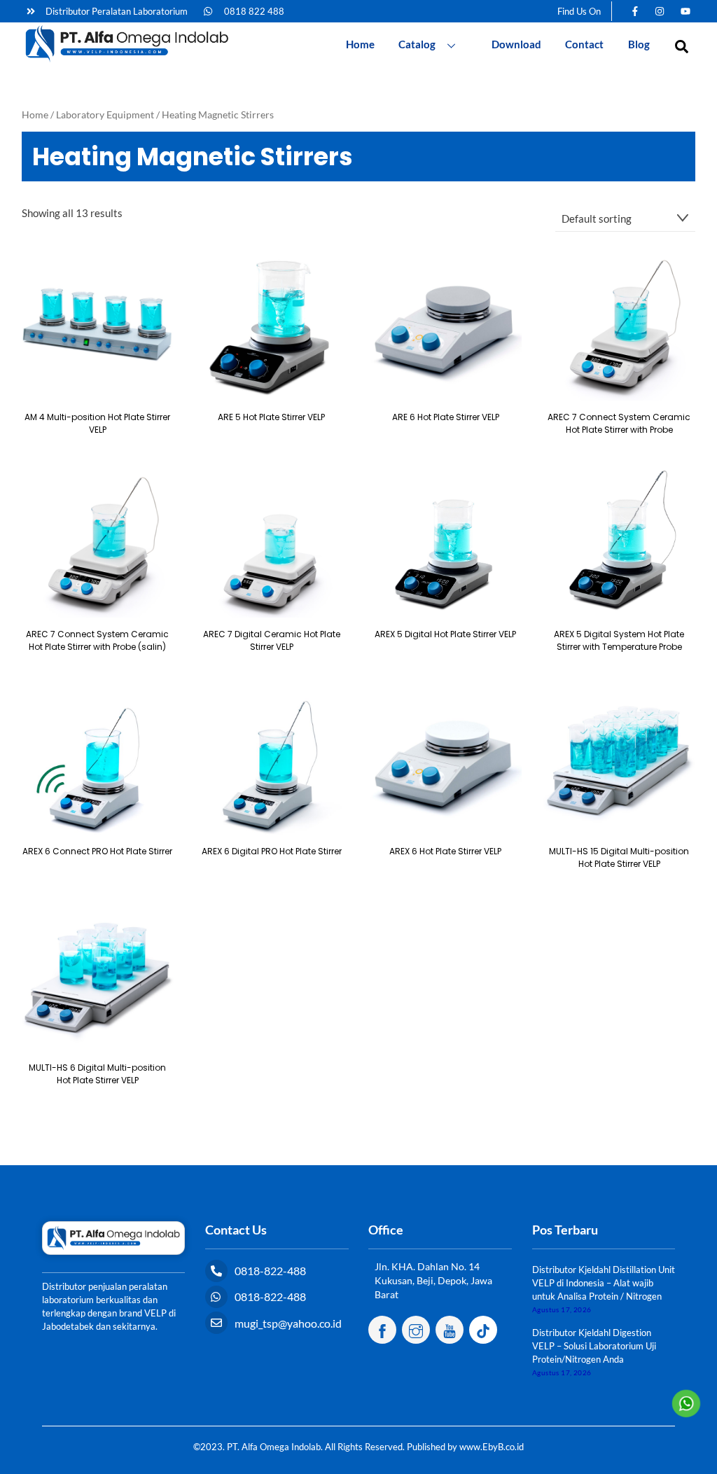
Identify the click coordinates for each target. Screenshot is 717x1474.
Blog (639, 44)
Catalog (417, 44)
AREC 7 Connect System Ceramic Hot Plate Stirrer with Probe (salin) (97, 640)
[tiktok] (483, 1328)
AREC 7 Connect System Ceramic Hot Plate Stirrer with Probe (619, 423)
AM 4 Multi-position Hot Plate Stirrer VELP (97, 423)
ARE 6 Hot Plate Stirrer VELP (445, 417)
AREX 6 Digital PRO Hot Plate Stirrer (272, 851)
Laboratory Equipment (105, 114)
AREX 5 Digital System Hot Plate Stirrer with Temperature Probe (619, 640)
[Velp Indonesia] (127, 60)
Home (360, 44)
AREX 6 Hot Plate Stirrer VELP (445, 851)
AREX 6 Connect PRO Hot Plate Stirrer (97, 851)
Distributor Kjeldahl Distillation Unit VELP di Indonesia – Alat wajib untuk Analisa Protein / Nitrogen (603, 1283)
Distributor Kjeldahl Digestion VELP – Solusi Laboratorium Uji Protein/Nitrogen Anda (594, 1346)
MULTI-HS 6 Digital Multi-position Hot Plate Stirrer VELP (97, 1074)
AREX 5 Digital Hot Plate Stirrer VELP (445, 634)
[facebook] (382, 1328)
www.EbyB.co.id (491, 1446)
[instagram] (416, 1328)
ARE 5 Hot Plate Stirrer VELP (271, 417)
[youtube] (450, 1328)
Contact (584, 44)
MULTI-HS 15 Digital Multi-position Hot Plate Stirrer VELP (619, 857)
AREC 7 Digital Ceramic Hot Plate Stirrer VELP (271, 640)
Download (516, 44)
